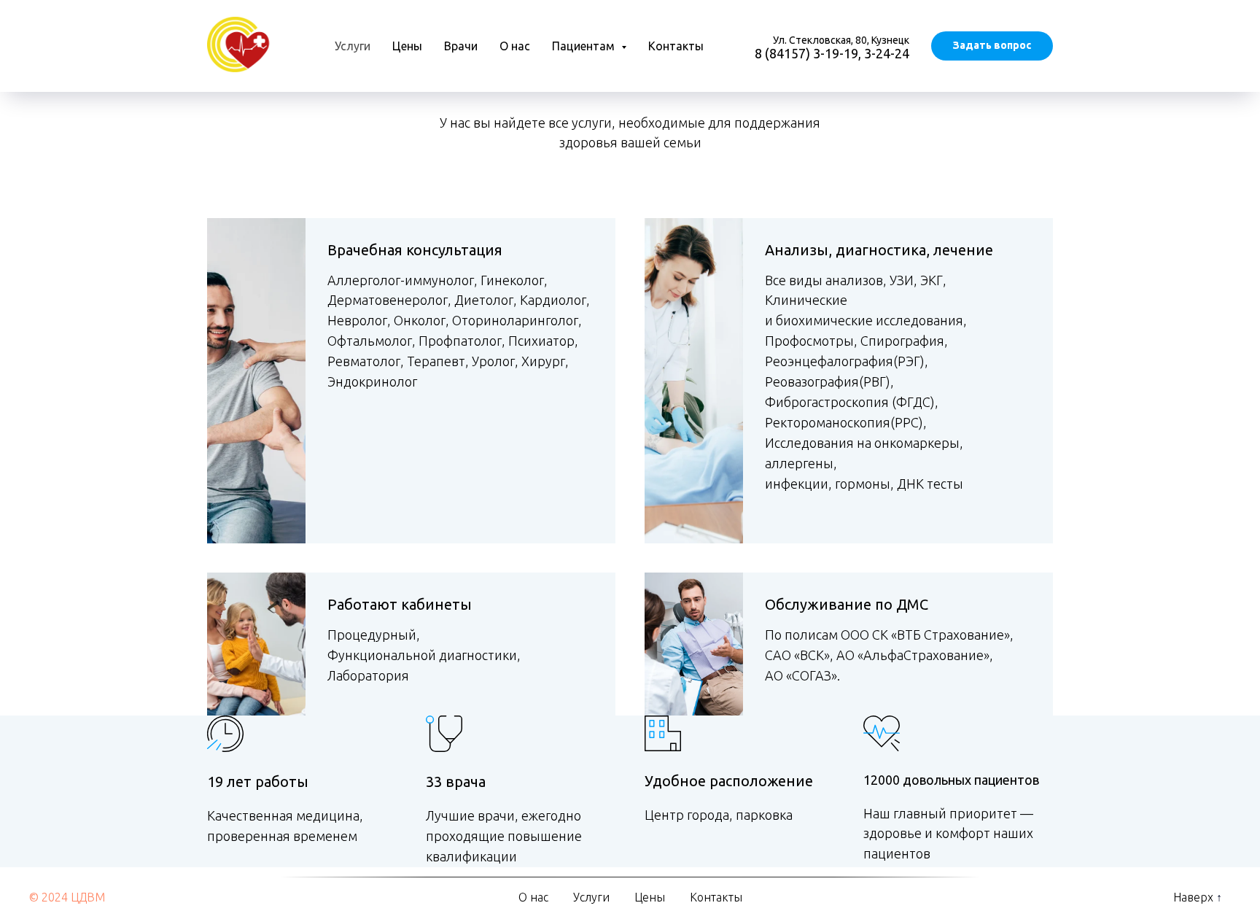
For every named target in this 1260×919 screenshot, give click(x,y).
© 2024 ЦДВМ (67, 897)
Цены (407, 46)
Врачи (461, 46)
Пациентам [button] (585, 46)
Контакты (676, 46)
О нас (514, 46)
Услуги (352, 46)
